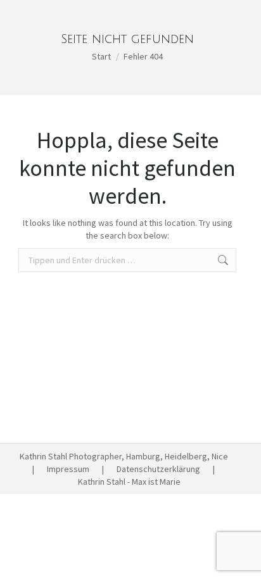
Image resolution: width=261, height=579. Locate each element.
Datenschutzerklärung (158, 469)
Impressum (68, 469)
